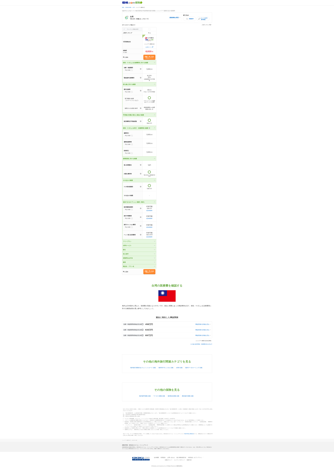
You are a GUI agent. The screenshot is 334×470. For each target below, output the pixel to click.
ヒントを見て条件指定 (204, 18)
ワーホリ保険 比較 (159, 396)
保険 (123, 7)
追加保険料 (149, 210)
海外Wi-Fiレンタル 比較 (165, 367)
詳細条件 (191, 18)
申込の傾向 (128, 70)
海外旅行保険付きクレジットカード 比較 (143, 367)
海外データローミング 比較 (193, 367)
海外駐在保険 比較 (173, 396)
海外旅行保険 (128, 7)
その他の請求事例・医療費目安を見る (200, 344)
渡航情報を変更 (174, 17)
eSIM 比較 (179, 367)
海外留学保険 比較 (145, 396)
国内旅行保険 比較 (188, 396)
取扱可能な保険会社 (189, 433)
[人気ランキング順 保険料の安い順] (207, 25)
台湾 (134, 7)
